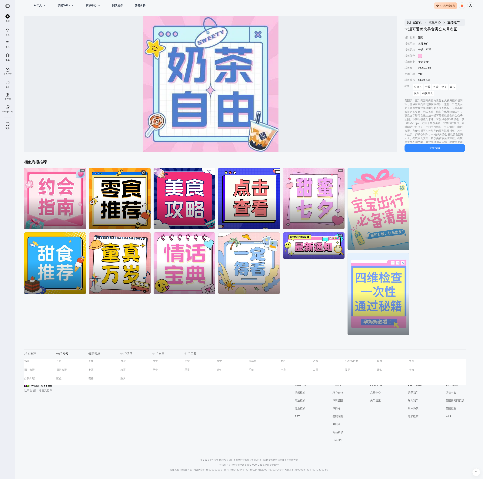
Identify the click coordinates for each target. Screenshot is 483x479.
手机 (411, 361)
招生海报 (29, 369)
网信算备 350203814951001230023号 (306, 469)
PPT (297, 416)
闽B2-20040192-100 (242, 469)
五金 (59, 361)
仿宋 (123, 361)
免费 (187, 361)
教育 (123, 369)
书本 (26, 361)
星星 (187, 369)
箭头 (379, 369)
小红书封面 (351, 361)
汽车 (283, 369)
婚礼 (283, 361)
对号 (315, 361)
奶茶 (444, 87)
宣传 (452, 87)
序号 (379, 361)
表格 (91, 378)
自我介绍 (29, 378)
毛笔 (251, 369)
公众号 (418, 87)
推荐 (91, 369)
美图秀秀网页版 (455, 400)
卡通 (427, 87)
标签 (219, 369)
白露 (315, 369)
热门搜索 (375, 400)
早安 (155, 369)
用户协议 (413, 408)
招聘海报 (61, 369)
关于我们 (413, 392)
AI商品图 (337, 400)
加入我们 (413, 400)
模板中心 (435, 22)
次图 (416, 93)
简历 (347, 369)
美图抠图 (451, 408)
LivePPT (337, 440)
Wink (449, 416)
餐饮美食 (427, 93)
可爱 (435, 87)
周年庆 (253, 361)
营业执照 (174, 469)
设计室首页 (414, 22)
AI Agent (337, 392)
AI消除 (336, 424)
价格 (91, 361)
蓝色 (59, 378)
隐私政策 (413, 416)
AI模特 (336, 408)
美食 (411, 369)
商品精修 (337, 432)
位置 (155, 361)
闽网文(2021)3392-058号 (269, 469)
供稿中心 (451, 392)
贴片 (123, 378)
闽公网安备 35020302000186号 (211, 469)
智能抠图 (337, 416)
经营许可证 (186, 469)
